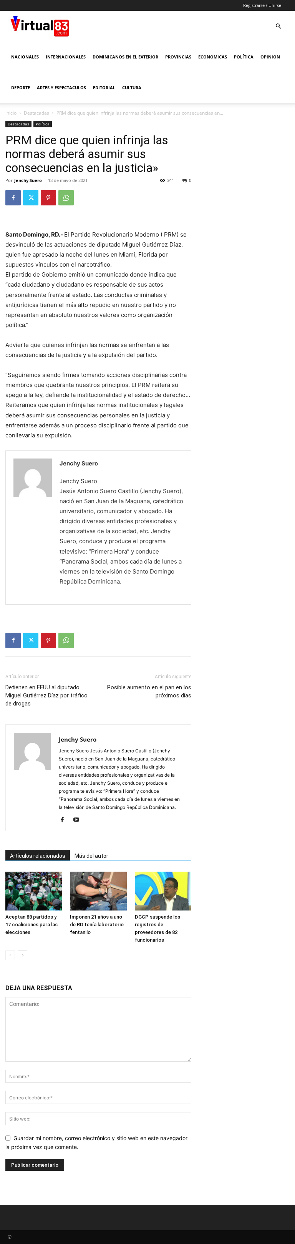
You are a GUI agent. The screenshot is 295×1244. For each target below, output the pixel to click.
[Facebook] (13, 197)
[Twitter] (30, 197)
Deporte (20, 87)
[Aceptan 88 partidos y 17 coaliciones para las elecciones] (33, 891)
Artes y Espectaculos (61, 87)
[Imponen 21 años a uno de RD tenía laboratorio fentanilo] (98, 891)
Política (244, 57)
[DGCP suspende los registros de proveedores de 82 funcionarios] (163, 891)
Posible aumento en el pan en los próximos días (149, 691)
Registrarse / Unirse (262, 5)
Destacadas (36, 113)
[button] (278, 26)
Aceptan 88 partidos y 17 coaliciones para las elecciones (31, 924)
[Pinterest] (48, 197)
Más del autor (91, 856)
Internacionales (66, 57)
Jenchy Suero (28, 180)
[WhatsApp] (66, 197)
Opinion (270, 57)
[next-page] (22, 955)
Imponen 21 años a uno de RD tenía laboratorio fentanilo (97, 924)
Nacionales (25, 57)
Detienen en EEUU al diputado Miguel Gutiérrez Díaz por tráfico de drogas (46, 695)
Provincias (178, 57)
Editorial (104, 87)
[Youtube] (79, 820)
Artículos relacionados (37, 856)
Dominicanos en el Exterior (125, 57)
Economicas (212, 57)
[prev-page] (10, 955)
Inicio (11, 113)
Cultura (131, 87)
